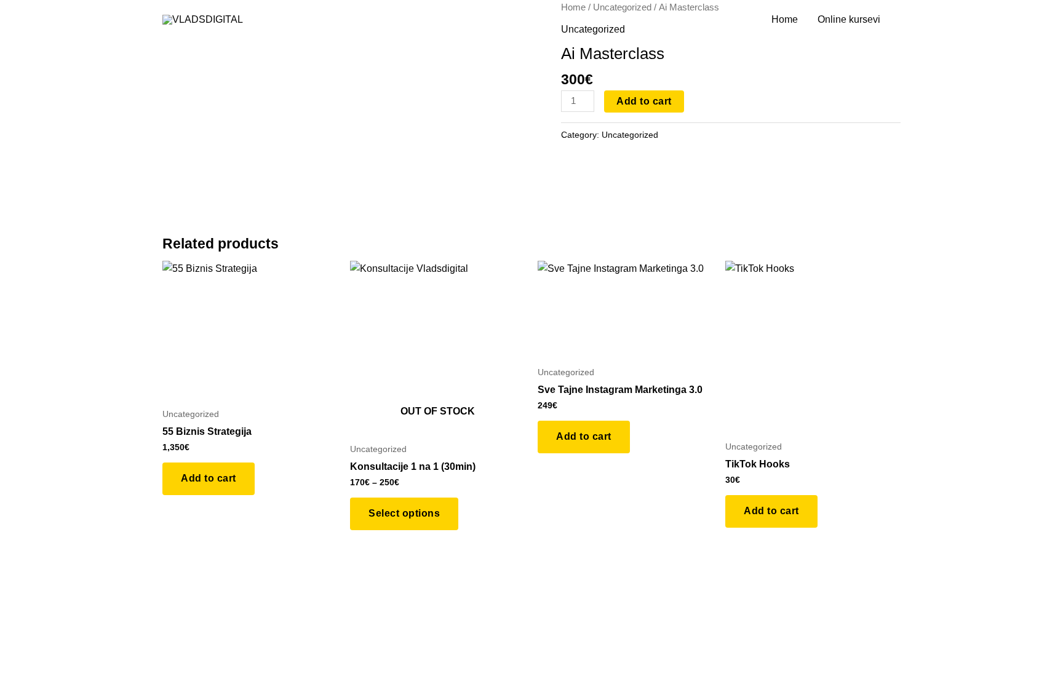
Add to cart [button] (208, 478)
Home (784, 19)
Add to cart (644, 101)
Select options (404, 513)
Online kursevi (849, 19)
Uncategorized (630, 135)
